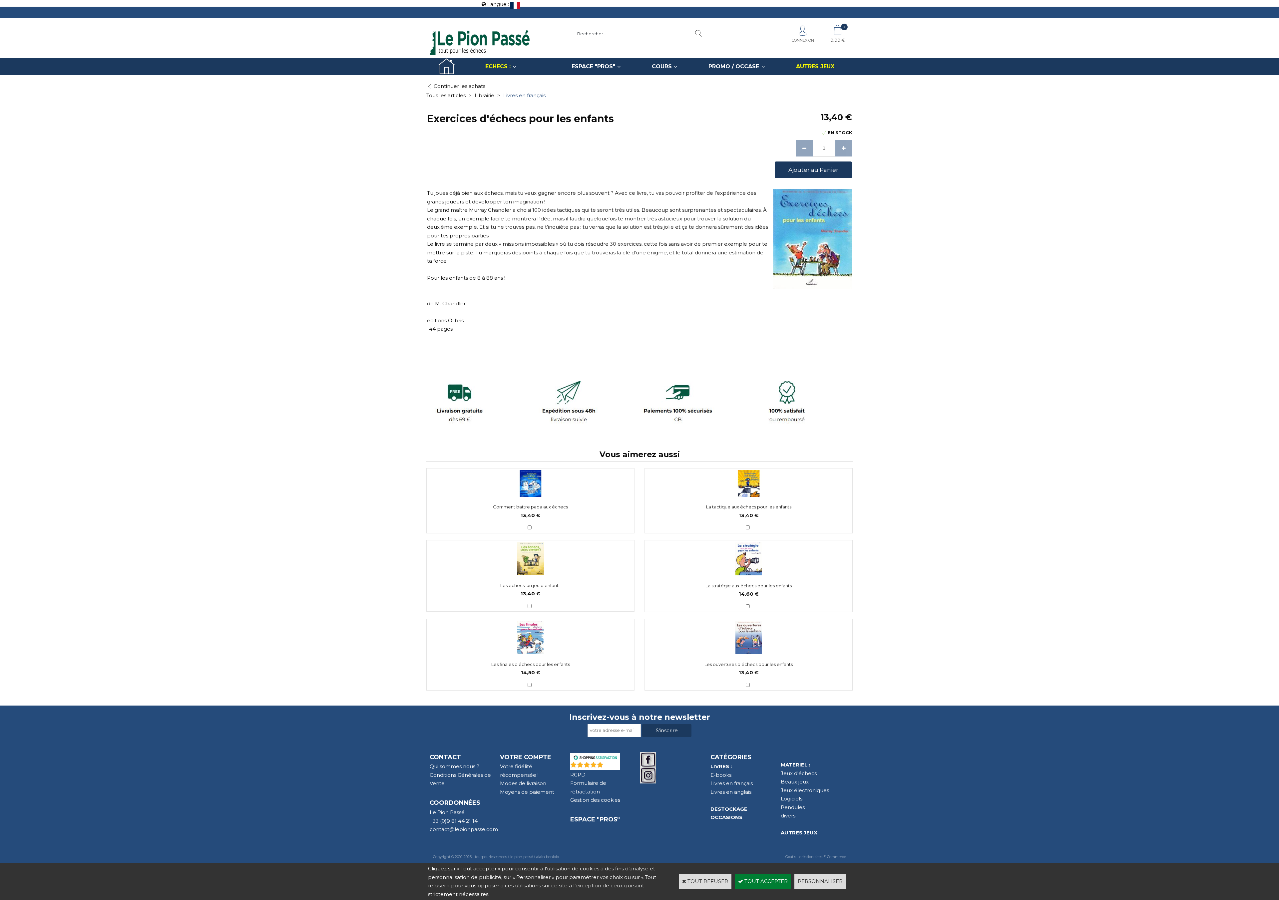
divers (788, 815)
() (612, 766)
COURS (662, 66)
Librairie (484, 95)
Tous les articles (446, 95)
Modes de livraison (523, 783)
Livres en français (524, 95)
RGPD (578, 774)
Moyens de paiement (527, 792)
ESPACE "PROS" (593, 66)
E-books (720, 775)
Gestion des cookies (595, 800)
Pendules (793, 807)
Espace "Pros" (595, 819)
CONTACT (445, 757)
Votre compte (525, 757)
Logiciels (791, 798)
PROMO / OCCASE (733, 66)
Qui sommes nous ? (454, 766)
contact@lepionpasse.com (464, 829)
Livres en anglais (730, 792)
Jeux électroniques (805, 790)
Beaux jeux (795, 781)
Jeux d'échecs (799, 773)
